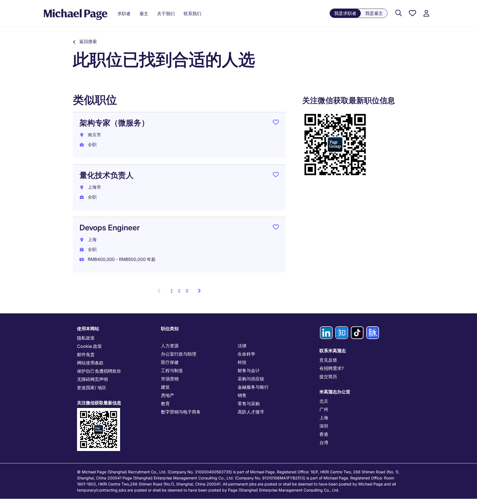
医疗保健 (170, 362)
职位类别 (170, 328)
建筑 (165, 387)
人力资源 (170, 345)
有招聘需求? (331, 368)
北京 (323, 401)
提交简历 (328, 376)
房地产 (167, 395)
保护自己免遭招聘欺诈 (99, 371)
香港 (323, 434)
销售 (242, 395)
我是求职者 (345, 13)
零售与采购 (249, 403)
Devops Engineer (110, 227)
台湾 (323, 442)
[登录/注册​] (426, 13)
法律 (242, 345)
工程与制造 (172, 370)
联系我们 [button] (192, 13)
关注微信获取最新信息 (99, 402)
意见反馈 (328, 360)
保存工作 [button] (276, 123)
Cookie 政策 (89, 346)
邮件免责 (86, 354)
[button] (85, 41)
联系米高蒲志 (332, 350)
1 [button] (173, 292)
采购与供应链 (251, 378)
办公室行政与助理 (178, 354)
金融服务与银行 (253, 387)
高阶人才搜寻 (251, 412)
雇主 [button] (143, 13)
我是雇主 (374, 13)
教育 (165, 403)
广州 (323, 409)
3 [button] (187, 290)
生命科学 (246, 354)
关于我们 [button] (166, 13)
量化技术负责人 (107, 175)
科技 (242, 362)
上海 (323, 417)
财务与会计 (249, 370)
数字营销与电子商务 (181, 412)
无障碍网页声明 (92, 379)
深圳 (323, 426)
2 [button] (179, 290)
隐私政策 (86, 338)
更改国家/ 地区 (91, 387)
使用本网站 (88, 328)
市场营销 (170, 378)
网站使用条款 (90, 362)
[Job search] (398, 13)
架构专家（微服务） (114, 122)
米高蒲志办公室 (334, 391)
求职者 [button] (124, 13)
